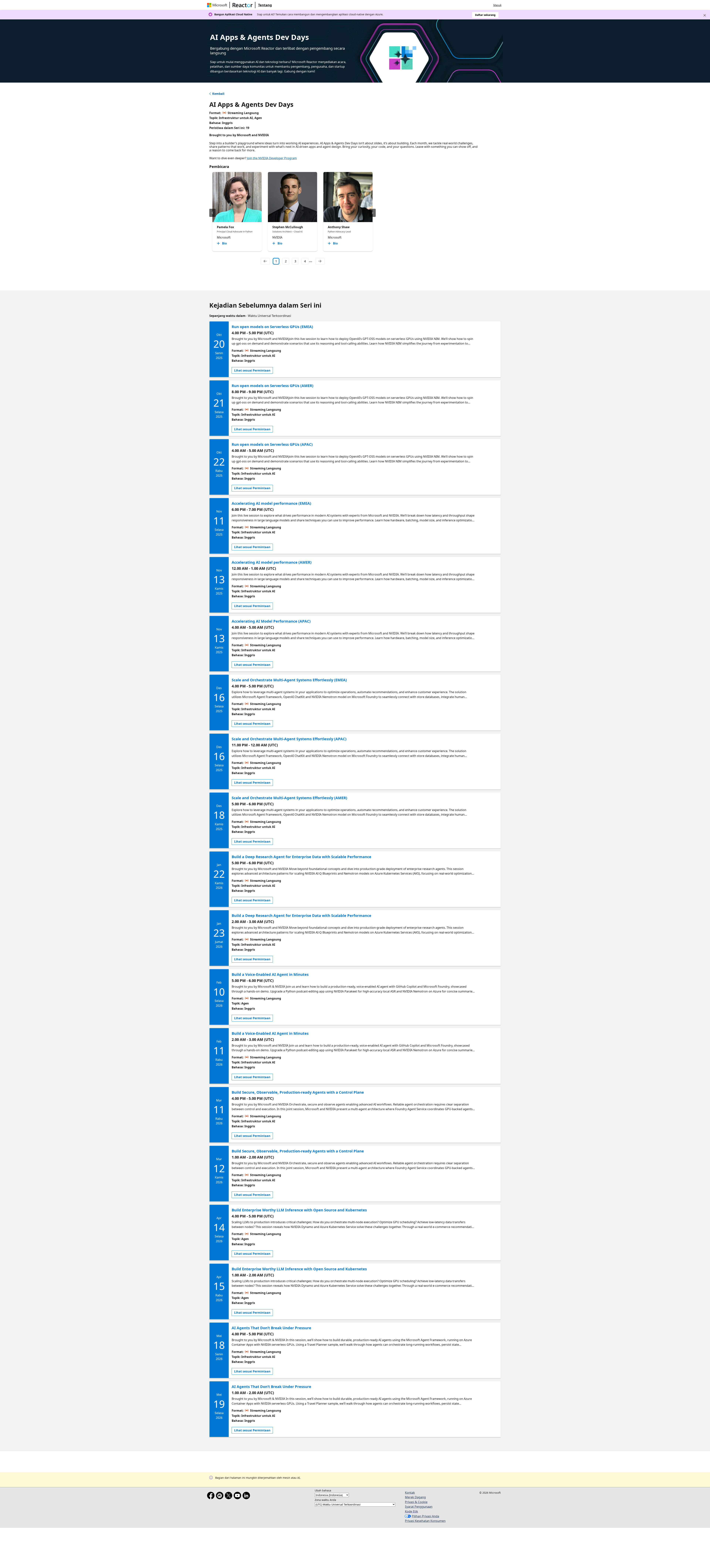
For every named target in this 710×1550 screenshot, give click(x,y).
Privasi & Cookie (416, 1502)
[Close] (705, 15)
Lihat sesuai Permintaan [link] (252, 370)
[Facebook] (211, 1496)
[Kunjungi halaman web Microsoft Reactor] (242, 5)
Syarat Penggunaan (418, 1507)
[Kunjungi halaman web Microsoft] (218, 5)
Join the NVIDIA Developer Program (272, 158)
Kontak (410, 1493)
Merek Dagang (415, 1497)
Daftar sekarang (485, 15)
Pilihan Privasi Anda (425, 1516)
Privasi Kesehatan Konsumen (425, 1521)
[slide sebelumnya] (212, 213)
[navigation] (265, 261)
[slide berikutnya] (372, 213)
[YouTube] (238, 1496)
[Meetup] (220, 1496)
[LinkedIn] (247, 1496)
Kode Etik (411, 1511)
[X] (229, 1496)
